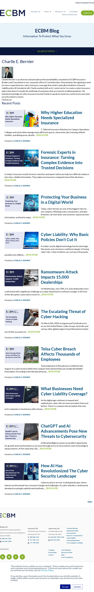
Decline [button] (77, 586)
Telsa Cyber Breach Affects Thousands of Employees (60, 354)
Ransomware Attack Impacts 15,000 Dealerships (59, 277)
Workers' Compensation (75, 535)
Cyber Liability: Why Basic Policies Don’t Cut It (65, 237)
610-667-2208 (6, 541)
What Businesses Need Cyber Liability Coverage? (64, 391)
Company (51, 550)
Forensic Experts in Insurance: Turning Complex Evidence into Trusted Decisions (61, 160)
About (46, 12)
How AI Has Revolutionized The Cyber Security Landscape (64, 470)
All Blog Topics (45, 51)
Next (90, 501)
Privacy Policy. (47, 570)
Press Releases (66, 550)
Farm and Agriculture (73, 540)
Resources (59, 12)
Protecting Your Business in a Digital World (64, 199)
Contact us (87, 13)
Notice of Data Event (69, 15)
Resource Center (66, 552)
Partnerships (52, 552)
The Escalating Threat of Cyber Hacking (63, 314)
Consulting (73, 12)
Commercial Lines (72, 528)
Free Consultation (67, 557)
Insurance (34, 12)
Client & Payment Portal (84, 3)
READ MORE (42, 135)
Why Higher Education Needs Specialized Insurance (61, 117)
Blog (62, 555)
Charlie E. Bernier (21, 141)
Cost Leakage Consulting (75, 543)
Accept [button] (65, 586)
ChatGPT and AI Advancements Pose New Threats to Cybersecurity (64, 431)
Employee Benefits (73, 531)
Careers (51, 555)
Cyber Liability (71, 538)
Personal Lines (71, 533)
